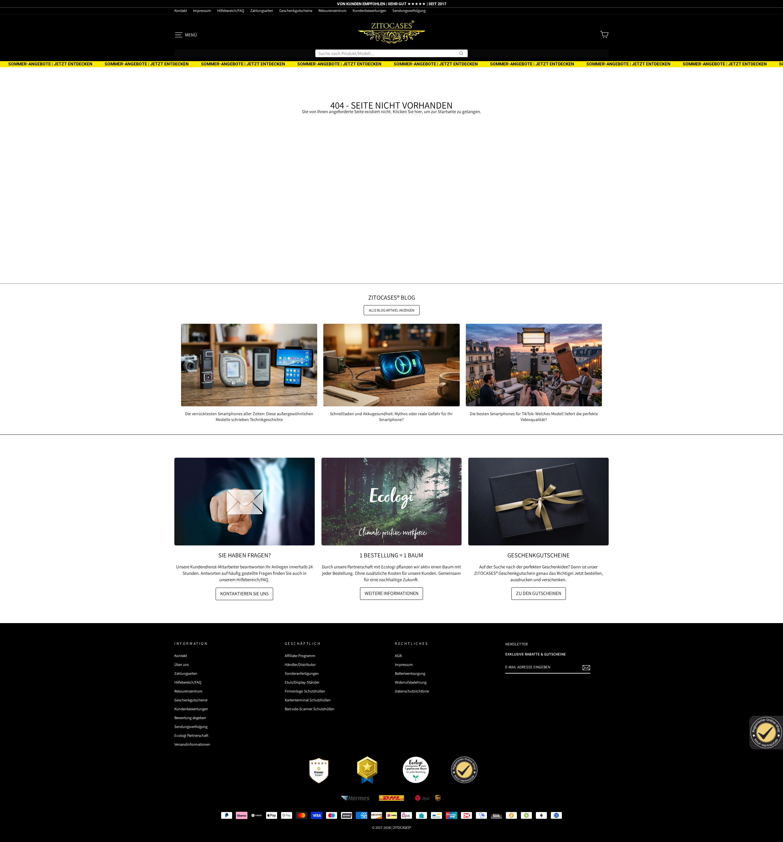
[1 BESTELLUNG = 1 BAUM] (391, 501)
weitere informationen (391, 593)
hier (418, 111)
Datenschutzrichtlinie (412, 691)
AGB (398, 655)
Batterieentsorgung (410, 673)
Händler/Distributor (300, 664)
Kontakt (180, 10)
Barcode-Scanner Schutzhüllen (309, 708)
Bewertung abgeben (190, 717)
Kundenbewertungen (369, 10)
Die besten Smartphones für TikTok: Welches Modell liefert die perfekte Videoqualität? (534, 416)
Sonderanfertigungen (302, 673)
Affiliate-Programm (300, 655)
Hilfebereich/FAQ (230, 10)
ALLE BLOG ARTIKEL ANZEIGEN (391, 310)
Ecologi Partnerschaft (191, 735)
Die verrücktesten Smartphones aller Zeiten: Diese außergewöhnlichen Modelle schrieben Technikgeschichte (249, 416)
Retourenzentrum (332, 10)
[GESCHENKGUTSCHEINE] (538, 501)
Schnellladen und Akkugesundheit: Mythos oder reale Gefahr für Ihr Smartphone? (391, 416)
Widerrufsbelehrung (410, 682)
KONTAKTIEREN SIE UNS (244, 593)
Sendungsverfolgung (408, 10)
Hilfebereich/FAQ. (252, 579)
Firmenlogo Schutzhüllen (305, 691)
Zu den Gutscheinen (538, 593)
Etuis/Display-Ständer (302, 682)
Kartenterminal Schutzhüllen (308, 700)
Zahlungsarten (261, 10)
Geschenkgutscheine (295, 10)
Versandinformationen (192, 744)
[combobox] (391, 53)
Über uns (181, 664)
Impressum (202, 10)
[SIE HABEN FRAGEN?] (244, 501)
